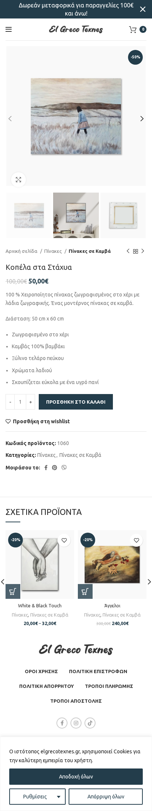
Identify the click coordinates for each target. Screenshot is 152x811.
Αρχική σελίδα (22, 251)
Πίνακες (53, 251)
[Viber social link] (64, 467)
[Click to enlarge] (18, 179)
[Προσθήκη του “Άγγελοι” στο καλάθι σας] (85, 591)
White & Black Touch (40, 605)
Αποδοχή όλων (76, 777)
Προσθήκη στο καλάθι (76, 401)
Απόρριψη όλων (105, 797)
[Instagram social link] (76, 723)
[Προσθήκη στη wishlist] (64, 540)
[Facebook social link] (46, 467)
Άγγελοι (112, 605)
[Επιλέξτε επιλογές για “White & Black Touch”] (13, 591)
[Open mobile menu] (8, 29)
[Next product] (142, 251)
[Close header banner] (143, 9)
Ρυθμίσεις (35, 797)
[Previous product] (128, 251)
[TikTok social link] (90, 723)
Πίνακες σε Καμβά (90, 251)
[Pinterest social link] (54, 467)
